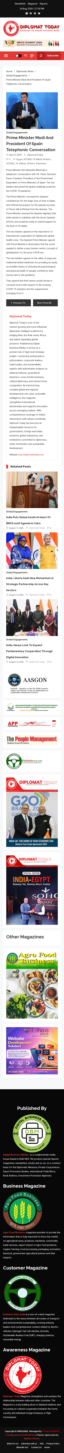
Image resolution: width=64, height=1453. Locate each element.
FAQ (41, 1443)
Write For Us (12, 1443)
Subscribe (53, 55)
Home (47, 1447)
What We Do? (22, 1447)
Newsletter (20, 3)
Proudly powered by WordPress (21, 1435)
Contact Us (36, 1447)
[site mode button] (19, 55)
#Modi (22, 163)
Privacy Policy (52, 1443)
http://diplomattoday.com (31, 454)
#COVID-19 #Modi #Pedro (37, 159)
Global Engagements (17, 132)
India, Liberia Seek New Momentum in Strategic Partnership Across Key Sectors (30, 584)
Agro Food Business (14, 1232)
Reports (44, 3)
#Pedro (31, 163)
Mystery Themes (31, 1438)
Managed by (44, 1431)
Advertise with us (29, 1443)
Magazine (33, 3)
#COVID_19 (12, 163)
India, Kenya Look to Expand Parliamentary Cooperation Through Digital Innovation (29, 651)
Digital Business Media (15, 1154)
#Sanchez (41, 163)
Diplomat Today (35, 155)
